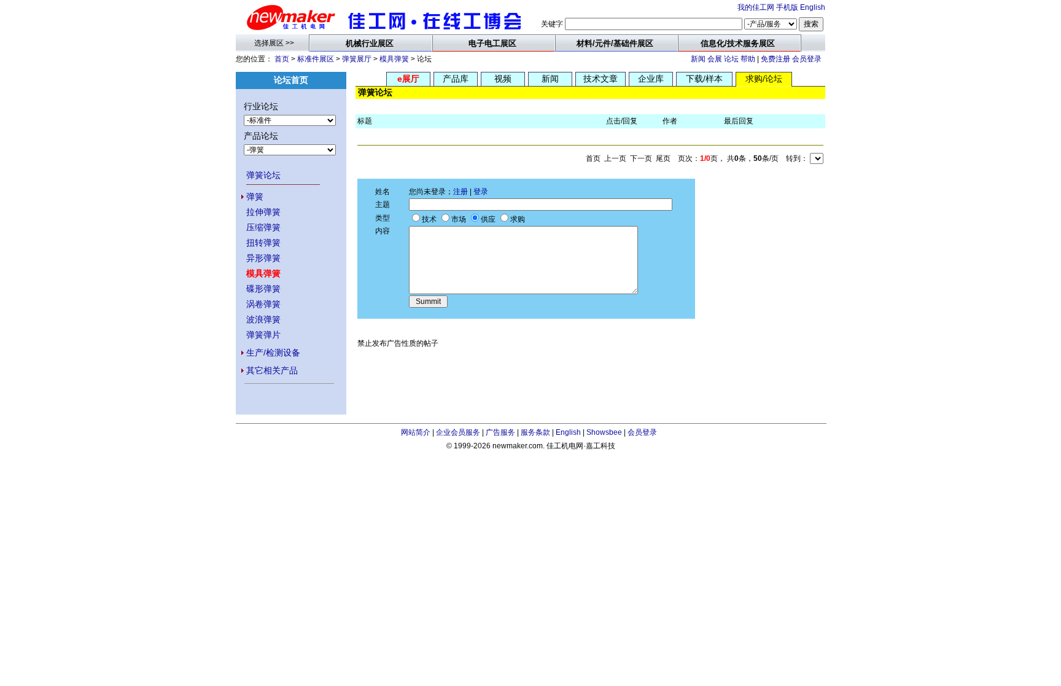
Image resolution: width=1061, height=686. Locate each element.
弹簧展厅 (356, 59)
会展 (714, 59)
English (812, 7)
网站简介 (415, 432)
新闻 (698, 59)
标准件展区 (315, 59)
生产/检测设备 (273, 352)
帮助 (747, 59)
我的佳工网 (755, 7)
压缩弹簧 (263, 227)
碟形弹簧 (263, 289)
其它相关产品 (272, 370)
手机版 (787, 7)
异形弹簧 (263, 258)
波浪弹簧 (263, 319)
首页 (281, 59)
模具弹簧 (394, 59)
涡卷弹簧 (263, 304)
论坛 (731, 59)
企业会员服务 (458, 432)
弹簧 (254, 196)
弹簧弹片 (263, 335)
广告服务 (500, 432)
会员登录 (807, 59)
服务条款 (535, 432)
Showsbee (604, 432)
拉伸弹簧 (263, 212)
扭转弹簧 (263, 243)
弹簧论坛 (263, 175)
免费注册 (775, 59)
